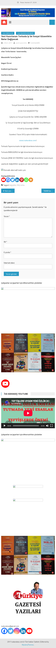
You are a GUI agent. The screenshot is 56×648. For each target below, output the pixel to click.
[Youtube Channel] (5, 383)
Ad (5, 241)
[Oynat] (4, 425)
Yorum (7, 216)
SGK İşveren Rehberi (25, 33)
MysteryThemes (28, 644)
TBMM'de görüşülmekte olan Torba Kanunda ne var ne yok (49, 191)
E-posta (7, 252)
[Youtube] (3, 180)
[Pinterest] (21, 180)
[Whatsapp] (26, 180)
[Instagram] (17, 631)
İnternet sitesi (9, 262)
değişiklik (12, 185)
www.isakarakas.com (27, 140)
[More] (31, 180)
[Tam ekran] (51, 425)
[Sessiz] (47, 425)
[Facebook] (8, 180)
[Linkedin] (17, 180)
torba (22, 185)
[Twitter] (12, 180)
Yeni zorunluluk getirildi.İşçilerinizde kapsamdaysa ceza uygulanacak (10, 191)
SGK (18, 185)
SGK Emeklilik (7, 33)
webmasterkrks (21, 43)
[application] (28, 413)
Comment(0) (35, 43)
